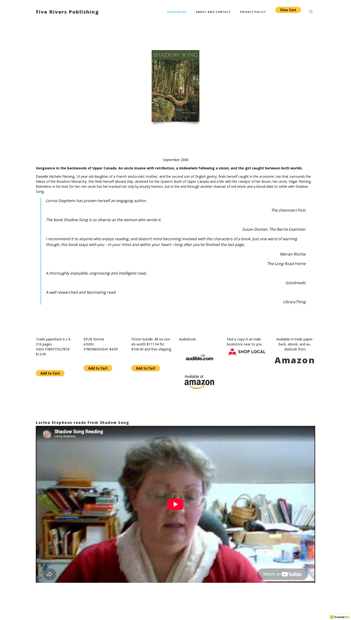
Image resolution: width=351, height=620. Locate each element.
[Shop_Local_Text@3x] (247, 351)
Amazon (295, 360)
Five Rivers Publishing (67, 12)
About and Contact (213, 12)
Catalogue (176, 12)
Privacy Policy (253, 12)
